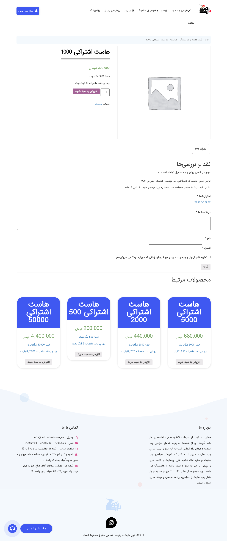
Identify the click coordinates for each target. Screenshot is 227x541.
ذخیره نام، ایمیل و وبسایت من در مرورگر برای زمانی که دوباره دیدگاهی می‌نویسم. (161, 257)
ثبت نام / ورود (25, 11)
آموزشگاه (94, 11)
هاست (173, 40)
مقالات (191, 23)
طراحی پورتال (111, 11)
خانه (206, 40)
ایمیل (206, 248)
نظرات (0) (200, 149)
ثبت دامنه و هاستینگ (190, 40)
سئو (163, 11)
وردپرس (127, 11)
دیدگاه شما (203, 212)
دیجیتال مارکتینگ (146, 11)
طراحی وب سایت (179, 11)
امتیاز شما (204, 196)
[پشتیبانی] (12, 529)
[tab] (201, 149)
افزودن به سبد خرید (86, 91)
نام (208, 238)
